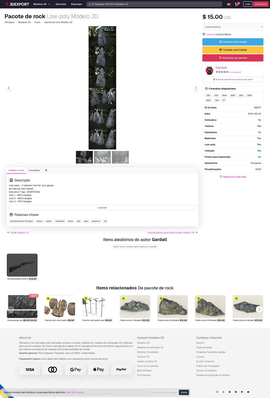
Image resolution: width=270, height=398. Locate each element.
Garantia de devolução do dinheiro (213, 375)
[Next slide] (196, 88)
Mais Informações (75, 392)
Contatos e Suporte (209, 338)
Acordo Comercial (205, 361)
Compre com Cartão (234, 41)
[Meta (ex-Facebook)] (236, 392)
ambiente (60, 221)
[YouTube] (248, 392)
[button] (259, 309)
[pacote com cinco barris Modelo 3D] (59, 306)
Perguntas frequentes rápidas (210, 352)
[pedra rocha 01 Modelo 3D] (135, 306)
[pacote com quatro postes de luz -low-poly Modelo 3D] (97, 306)
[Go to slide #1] (84, 157)
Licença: (210, 34)
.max (224, 95)
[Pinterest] (229, 392)
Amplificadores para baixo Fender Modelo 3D (170, 232)
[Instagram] (217, 392)
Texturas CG (143, 356)
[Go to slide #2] (102, 157)
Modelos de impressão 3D (150, 347)
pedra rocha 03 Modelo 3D (207, 320)
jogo (86, 221)
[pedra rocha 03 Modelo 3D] (210, 306)
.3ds (216, 95)
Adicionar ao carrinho (234, 57)
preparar (96, 221)
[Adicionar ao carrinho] (27, 272)
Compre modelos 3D (150, 338)
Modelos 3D (143, 342)
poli (78, 221)
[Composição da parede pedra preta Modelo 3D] (22, 306)
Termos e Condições (206, 370)
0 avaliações (234, 72)
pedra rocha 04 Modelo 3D (245, 320)
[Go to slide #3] (120, 157)
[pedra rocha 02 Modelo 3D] (172, 306)
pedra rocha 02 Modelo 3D (170, 320)
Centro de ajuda (204, 347)
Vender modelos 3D (147, 361)
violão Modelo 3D (19, 232)
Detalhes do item (16, 170)
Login (247, 4)
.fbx (208, 95)
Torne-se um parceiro (147, 366)
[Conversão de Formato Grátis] (223, 100)
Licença (200, 356)
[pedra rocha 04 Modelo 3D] (248, 306)
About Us (25, 338)
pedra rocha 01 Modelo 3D (132, 320)
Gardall (221, 67)
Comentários (34, 170)
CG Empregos (144, 375)
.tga (217, 100)
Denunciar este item (234, 176)
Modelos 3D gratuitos (148, 352)
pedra (39, 221)
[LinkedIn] (242, 392)
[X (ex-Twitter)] (223, 392)
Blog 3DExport (144, 370)
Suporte (200, 342)
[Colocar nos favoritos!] (33, 272)
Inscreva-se (261, 4)
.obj (241, 95)
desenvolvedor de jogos (21, 221)
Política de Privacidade (207, 366)
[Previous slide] (9, 88)
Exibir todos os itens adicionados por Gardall (135, 246)
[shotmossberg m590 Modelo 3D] (22, 265)
